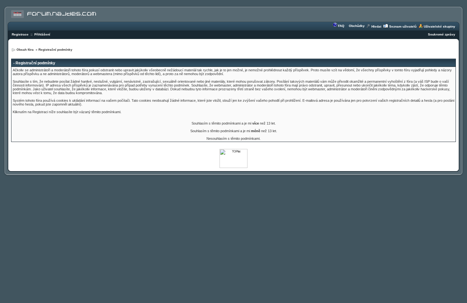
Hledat (376, 26)
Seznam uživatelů (402, 26)
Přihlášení (42, 34)
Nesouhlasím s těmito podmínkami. (233, 138)
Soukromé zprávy (441, 34)
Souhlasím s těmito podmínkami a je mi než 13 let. (234, 123)
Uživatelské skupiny (439, 26)
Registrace (20, 34)
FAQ (341, 26)
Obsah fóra (26, 49)
